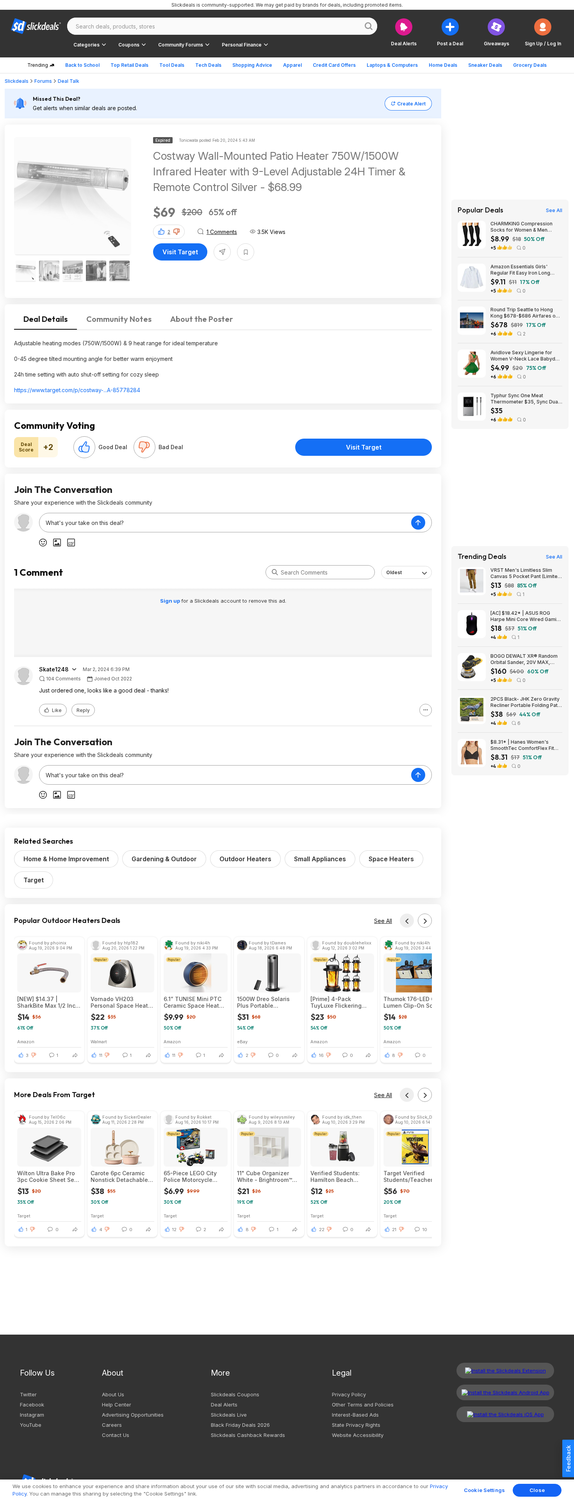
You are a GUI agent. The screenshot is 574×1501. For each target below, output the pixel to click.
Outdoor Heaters (245, 859)
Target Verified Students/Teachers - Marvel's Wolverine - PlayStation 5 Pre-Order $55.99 (411, 1176)
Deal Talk (68, 81)
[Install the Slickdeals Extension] (505, 1370)
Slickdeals (17, 81)
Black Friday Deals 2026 (240, 1425)
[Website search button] (368, 26)
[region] (287, 1490)
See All (383, 920)
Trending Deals (482, 556)
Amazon (25, 1041)
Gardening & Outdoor (164, 859)
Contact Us (115, 1435)
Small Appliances (320, 859)
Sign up (170, 601)
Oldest (394, 572)
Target (33, 880)
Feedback (568, 1458)
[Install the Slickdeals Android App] (505, 1392)
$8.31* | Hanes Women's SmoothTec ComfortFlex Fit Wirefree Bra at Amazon (522, 745)
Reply (83, 710)
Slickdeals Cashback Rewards (248, 1435)
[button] (543, 32)
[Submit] (275, 572)
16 (321, 1055)
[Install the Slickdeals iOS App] (505, 1414)
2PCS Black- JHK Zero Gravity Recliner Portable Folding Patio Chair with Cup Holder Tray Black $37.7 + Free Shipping (526, 702)
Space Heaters (391, 859)
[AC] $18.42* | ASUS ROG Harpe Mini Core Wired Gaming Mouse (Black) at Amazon (526, 616)
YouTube (30, 1425)
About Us (113, 1394)
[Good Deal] (84, 447)
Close (537, 1490)
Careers (112, 1425)
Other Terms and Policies (363, 1404)
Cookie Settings (484, 1490)
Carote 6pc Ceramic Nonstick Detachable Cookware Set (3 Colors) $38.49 (119, 1176)
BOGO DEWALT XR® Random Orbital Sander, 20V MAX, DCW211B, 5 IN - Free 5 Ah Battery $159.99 (524, 659)
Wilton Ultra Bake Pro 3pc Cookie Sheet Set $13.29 (46, 1176)
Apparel (292, 65)
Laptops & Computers (392, 65)
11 (100, 1055)
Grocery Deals (530, 65)
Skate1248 (54, 669)
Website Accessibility (357, 1435)
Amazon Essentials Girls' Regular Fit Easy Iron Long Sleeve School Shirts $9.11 (520, 270)
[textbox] (225, 522)
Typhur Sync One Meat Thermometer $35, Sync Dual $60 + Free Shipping (524, 399)
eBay (242, 1041)
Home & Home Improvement (66, 859)
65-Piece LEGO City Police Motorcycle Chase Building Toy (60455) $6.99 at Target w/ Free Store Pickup (191, 1176)
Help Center (116, 1404)
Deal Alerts (224, 1404)
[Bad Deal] (144, 447)
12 (174, 1229)
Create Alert (411, 104)
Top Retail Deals (129, 65)
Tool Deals (171, 65)
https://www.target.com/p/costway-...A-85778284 (77, 390)
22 (321, 1229)
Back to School (82, 65)
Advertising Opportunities (133, 1415)
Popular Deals (480, 210)
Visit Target (180, 252)
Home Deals (443, 65)
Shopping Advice (252, 65)
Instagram (32, 1415)
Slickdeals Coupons (235, 1394)
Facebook (32, 1404)
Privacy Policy (349, 1394)
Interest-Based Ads (355, 1415)
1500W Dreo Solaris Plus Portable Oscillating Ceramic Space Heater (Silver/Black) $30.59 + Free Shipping (268, 1002)
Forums (43, 81)
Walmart (99, 1041)
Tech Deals (208, 65)
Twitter (28, 1394)
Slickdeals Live (229, 1415)
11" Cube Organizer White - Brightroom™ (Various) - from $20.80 (269, 1176)
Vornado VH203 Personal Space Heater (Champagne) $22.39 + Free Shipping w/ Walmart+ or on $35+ (122, 1002)
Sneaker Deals (485, 65)
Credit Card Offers (334, 65)
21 (394, 1229)
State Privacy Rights (356, 1425)
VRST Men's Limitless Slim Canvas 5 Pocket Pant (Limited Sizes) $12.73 (525, 573)
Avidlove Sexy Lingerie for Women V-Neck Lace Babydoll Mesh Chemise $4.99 (525, 356)
